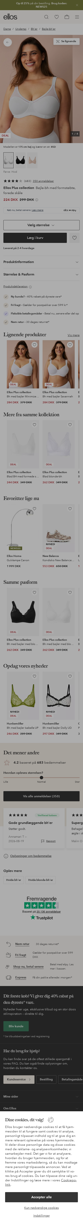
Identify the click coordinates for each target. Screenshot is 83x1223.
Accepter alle (41, 1197)
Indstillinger (41, 1215)
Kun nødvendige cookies (41, 1208)
